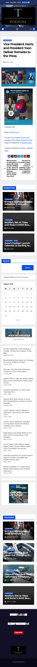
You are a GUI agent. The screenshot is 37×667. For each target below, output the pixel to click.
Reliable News (27, 143)
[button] (30, 29)
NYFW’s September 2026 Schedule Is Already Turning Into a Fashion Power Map (17, 351)
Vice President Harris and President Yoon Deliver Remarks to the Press (18, 140)
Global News (7, 40)
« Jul (17, 320)
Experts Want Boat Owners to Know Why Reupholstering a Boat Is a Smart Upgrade (17, 401)
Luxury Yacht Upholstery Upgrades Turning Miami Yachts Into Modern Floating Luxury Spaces (16, 424)
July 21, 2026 (11, 601)
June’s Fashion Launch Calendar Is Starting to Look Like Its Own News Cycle (16, 412)
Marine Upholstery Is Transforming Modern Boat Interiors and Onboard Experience (16, 469)
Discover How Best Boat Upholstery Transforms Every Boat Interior (18, 576)
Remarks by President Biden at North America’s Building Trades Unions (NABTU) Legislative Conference (24, 167)
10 (5, 302)
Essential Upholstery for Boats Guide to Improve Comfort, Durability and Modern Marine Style (18, 458)
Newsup (20, 662)
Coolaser (25, 277)
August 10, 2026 (12, 537)
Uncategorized (9, 550)
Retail (16, 240)
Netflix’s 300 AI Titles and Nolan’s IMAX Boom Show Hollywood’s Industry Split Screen (18, 381)
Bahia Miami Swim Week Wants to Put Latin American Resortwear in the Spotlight (17, 435)
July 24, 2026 (11, 580)
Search (6, 261)
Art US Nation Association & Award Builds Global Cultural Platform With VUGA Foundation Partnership (16, 446)
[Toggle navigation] (17, 29)
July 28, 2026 (11, 558)
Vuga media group (18, 339)
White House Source (11, 132)
